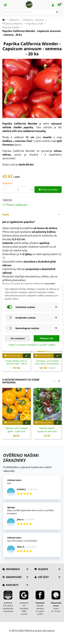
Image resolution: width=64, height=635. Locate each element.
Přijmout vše (46, 338)
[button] (32, 214)
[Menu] (5, 5)
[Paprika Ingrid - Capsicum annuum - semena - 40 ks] (47, 404)
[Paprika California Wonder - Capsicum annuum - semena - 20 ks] (32, 88)
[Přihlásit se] (53, 5)
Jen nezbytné (17, 338)
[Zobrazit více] (27, 355)
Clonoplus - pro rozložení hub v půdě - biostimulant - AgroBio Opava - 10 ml (47, 362)
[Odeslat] (57, 12)
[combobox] (29, 12)
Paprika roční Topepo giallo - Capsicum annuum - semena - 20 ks (16, 431)
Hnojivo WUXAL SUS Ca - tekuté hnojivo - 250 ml (16, 362)
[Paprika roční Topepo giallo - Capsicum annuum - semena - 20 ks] (16, 404)
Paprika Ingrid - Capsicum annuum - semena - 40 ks (47, 431)
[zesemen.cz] (29, 5)
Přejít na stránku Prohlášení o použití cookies (32, 344)
